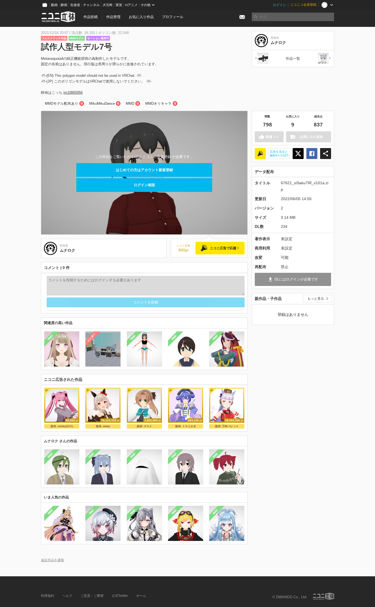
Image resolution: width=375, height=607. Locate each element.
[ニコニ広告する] (260, 153)
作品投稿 (90, 17)
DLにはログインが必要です (296, 279)
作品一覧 (293, 58)
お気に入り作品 (141, 17)
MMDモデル (76, 38)
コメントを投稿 (145, 302)
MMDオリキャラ (158, 103)
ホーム (141, 596)
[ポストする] (298, 153)
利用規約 (47, 596)
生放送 (75, 5)
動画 (54, 5)
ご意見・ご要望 (91, 596)
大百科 (108, 5)
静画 (64, 5)
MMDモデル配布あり (61, 103)
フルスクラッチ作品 (54, 38)
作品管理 (113, 17)
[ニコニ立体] (323, 596)
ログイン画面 (144, 185)
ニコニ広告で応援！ (225, 248)
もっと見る (315, 298)
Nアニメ (131, 5)
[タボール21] (261, 58)
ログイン (279, 5)
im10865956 (73, 92)
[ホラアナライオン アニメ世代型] (324, 58)
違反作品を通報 (52, 560)
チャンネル (91, 5)
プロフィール (172, 17)
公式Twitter (120, 596)
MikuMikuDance (102, 103)
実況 (119, 5)
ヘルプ (67, 596)
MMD (130, 103)
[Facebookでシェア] (311, 153)
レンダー (91, 337)
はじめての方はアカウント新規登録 (144, 170)
